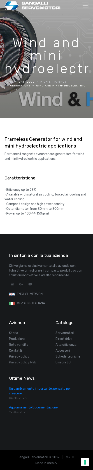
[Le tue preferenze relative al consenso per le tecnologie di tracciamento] (85, 462)
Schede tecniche (68, 356)
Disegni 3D (63, 362)
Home (9, 81)
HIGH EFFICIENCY (53, 81)
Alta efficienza (66, 345)
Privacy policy (19, 356)
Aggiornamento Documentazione (33, 407)
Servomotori (65, 333)
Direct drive (64, 339)
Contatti (15, 351)
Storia (13, 333)
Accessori (63, 351)
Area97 (52, 463)
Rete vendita (18, 345)
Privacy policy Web (22, 362)
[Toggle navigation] (85, 5)
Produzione (17, 339)
